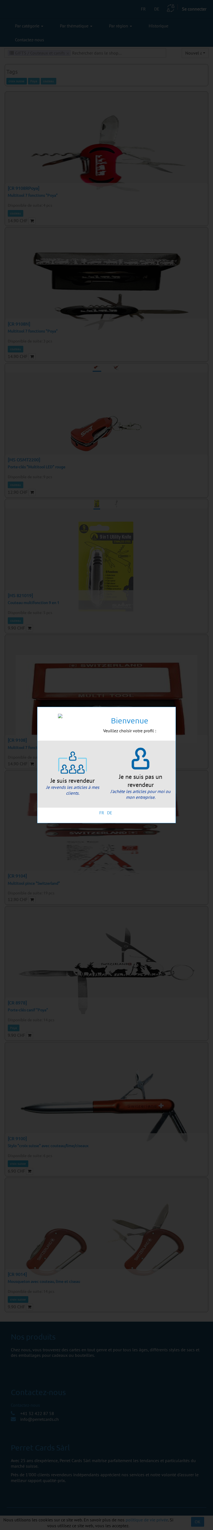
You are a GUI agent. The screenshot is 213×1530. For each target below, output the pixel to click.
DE (109, 812)
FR (101, 812)
